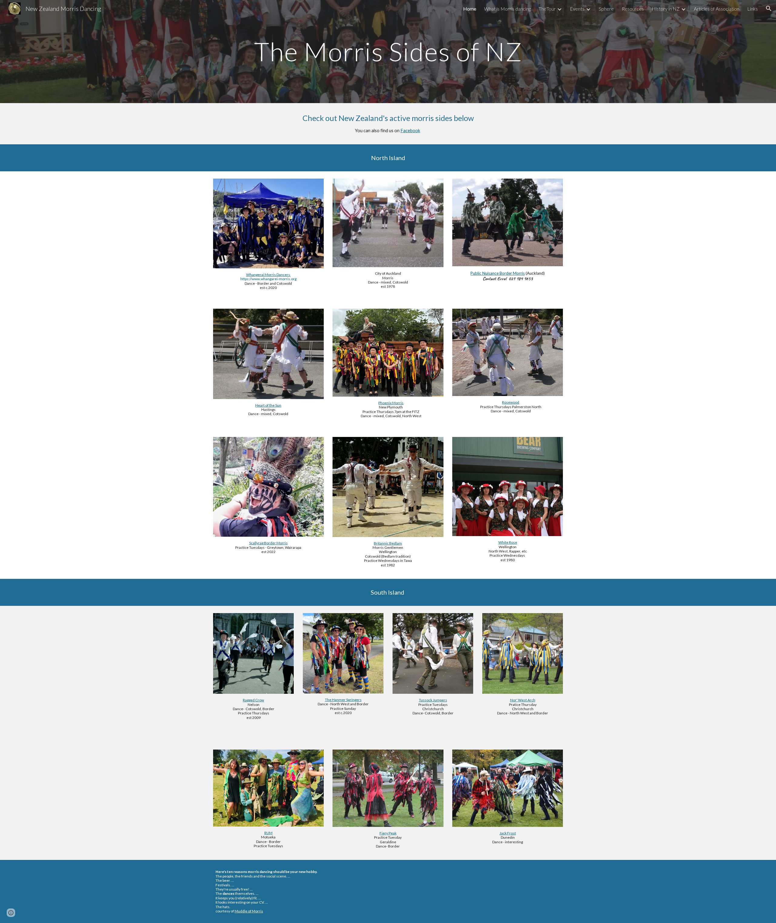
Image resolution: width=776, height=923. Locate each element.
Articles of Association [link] (716, 9)
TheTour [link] (547, 9)
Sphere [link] (606, 9)
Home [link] (469, 9)
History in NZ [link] (666, 9)
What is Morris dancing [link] (507, 9)
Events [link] (577, 9)
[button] (768, 8)
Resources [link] (633, 9)
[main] (388, 51)
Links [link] (752, 9)
